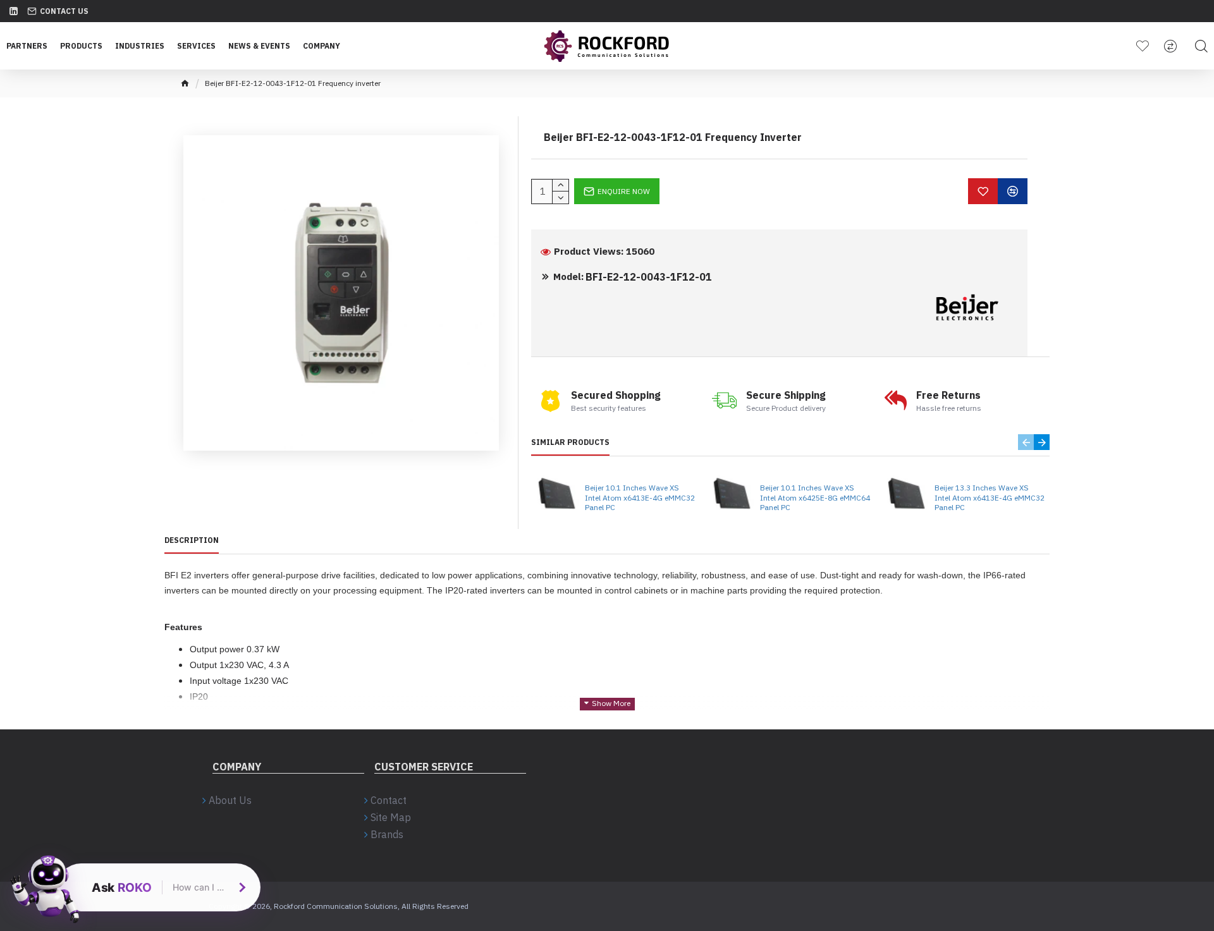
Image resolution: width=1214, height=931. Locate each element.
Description (191, 540)
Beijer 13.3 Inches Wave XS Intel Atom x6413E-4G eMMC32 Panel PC (990, 497)
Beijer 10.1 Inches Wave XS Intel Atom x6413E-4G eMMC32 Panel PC (640, 497)
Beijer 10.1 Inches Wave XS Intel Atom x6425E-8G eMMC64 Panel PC (815, 497)
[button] (1026, 442)
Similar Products (570, 442)
